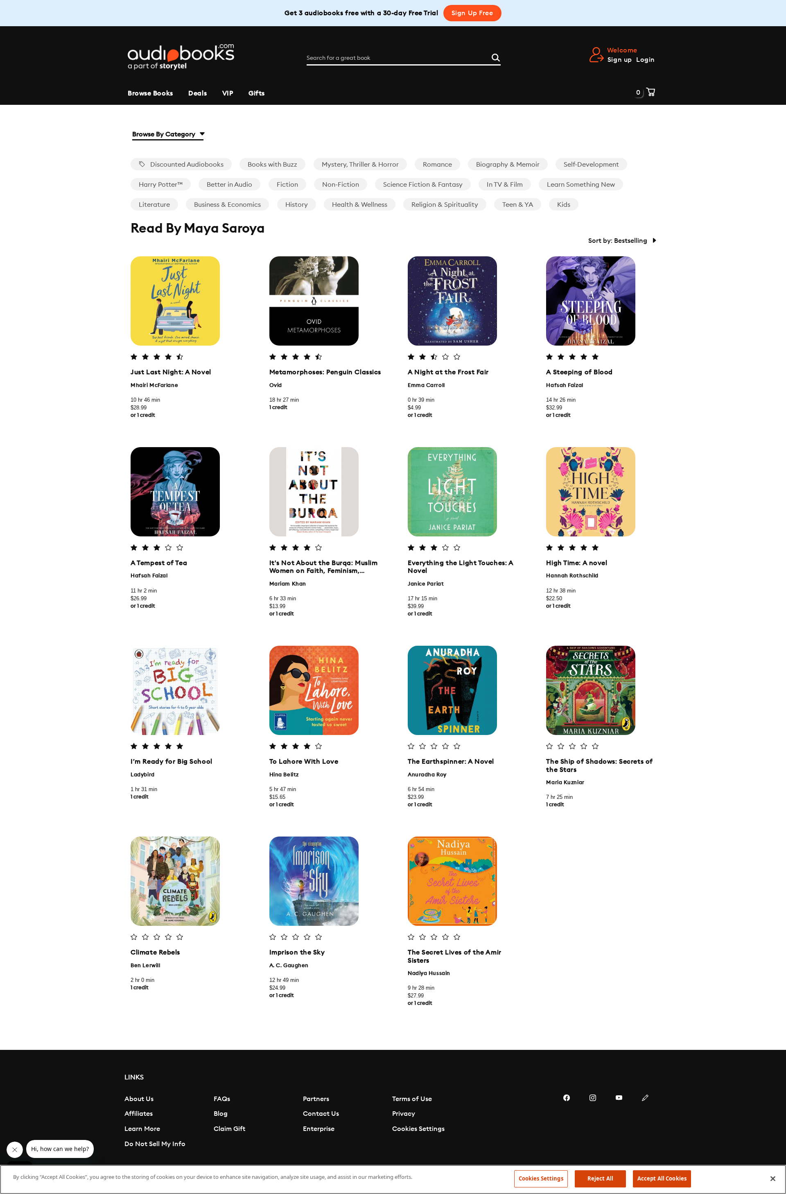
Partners (316, 1099)
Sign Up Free (472, 13)
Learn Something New (581, 184)
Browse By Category (164, 134)
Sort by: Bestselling (618, 240)
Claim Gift (229, 1129)
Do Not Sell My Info (154, 1144)
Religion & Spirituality (444, 204)
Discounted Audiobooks (186, 164)
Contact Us (321, 1113)
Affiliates (138, 1113)
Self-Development (591, 164)
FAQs (222, 1099)
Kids (563, 204)
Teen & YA (517, 204)
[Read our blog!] (645, 1122)
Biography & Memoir (508, 164)
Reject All (600, 1178)
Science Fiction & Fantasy (423, 184)
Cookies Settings (418, 1129)
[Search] (496, 56)
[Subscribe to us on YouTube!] (619, 1122)
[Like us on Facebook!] (566, 1122)
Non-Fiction (340, 184)
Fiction (287, 184)
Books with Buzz (272, 164)
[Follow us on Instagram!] (593, 1122)
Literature (154, 204)
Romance (437, 164)
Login (645, 59)
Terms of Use (412, 1099)
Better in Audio (229, 184)
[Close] (773, 1178)
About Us (139, 1099)
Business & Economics (227, 204)
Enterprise (318, 1129)
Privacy (403, 1113)
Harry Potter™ (161, 184)
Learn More (142, 1129)
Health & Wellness (359, 204)
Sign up (620, 59)
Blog (221, 1113)
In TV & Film (505, 184)
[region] (393, 1179)
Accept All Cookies (662, 1178)
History (296, 204)
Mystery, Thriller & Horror (360, 164)
